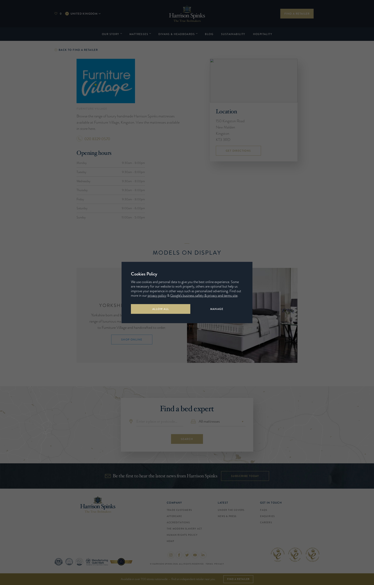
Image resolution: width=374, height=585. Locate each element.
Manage (216, 309)
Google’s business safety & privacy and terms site (203, 295)
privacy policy (157, 295)
